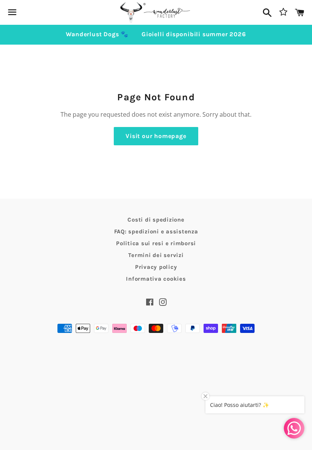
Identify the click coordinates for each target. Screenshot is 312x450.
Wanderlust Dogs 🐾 (97, 34)
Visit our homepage (156, 136)
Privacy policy (156, 267)
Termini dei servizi (155, 255)
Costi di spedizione (155, 219)
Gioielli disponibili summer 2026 (194, 34)
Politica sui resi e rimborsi (156, 243)
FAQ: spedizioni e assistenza (156, 231)
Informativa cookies (156, 278)
